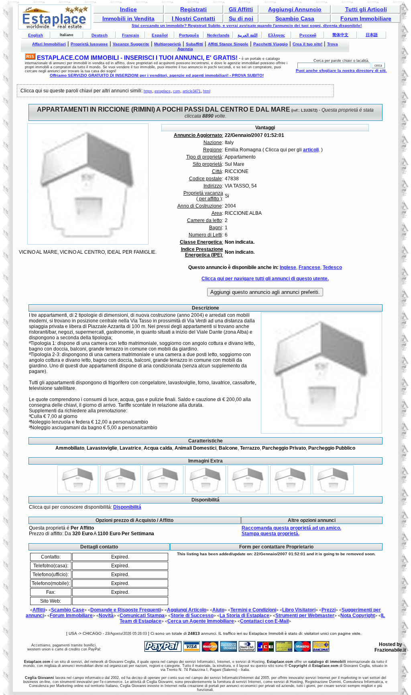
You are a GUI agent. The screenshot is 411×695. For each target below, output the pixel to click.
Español (160, 35)
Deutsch (100, 35)
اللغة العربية (248, 35)
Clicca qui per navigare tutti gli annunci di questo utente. (265, 278)
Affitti (39, 610)
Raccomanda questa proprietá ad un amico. (291, 528)
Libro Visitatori (298, 610)
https (148, 91)
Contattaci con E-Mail (264, 621)
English (35, 35)
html (206, 91)
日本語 (372, 35)
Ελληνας (276, 35)
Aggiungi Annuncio (294, 9)
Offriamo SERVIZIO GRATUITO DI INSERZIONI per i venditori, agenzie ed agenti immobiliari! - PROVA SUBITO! (157, 75)
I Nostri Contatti (193, 18)
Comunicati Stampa (142, 615)
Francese (309, 267)
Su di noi (241, 18)
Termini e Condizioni (253, 610)
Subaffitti (194, 44)
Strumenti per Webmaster (304, 615)
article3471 (192, 91)
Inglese (288, 267)
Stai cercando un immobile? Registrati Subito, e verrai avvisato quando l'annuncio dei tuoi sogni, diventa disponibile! (247, 25)
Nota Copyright (357, 615)
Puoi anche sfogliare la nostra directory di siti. (341, 70)
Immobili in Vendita (128, 18)
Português (189, 35)
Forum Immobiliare (365, 18)
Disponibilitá (127, 507)
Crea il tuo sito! (307, 44)
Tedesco (332, 267)
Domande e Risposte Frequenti (125, 610)
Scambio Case (67, 610)
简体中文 (340, 35)
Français (130, 35)
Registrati (193, 9)
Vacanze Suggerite (131, 44)
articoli (311, 150)
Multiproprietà (167, 44)
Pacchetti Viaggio (270, 44)
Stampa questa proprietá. (270, 533)
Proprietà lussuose (89, 44)
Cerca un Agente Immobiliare (200, 621)
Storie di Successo (192, 615)
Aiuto (218, 610)
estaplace (163, 91)
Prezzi (328, 610)
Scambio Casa (294, 18)
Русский (307, 35)
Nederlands (218, 35)
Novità (106, 615)
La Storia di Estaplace (244, 615)
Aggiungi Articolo (186, 610)
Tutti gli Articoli (366, 9)
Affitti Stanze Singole (228, 44)
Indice (128, 9)
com (176, 91)
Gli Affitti (241, 9)
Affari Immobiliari (49, 44)
